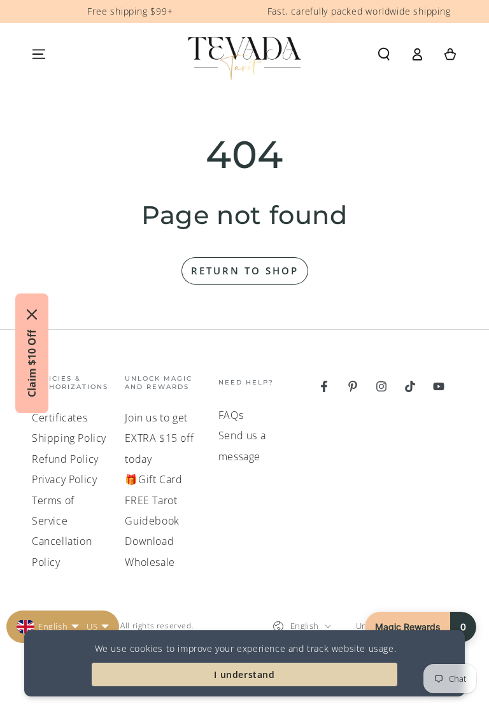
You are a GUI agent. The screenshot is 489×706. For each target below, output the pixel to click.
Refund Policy (65, 459)
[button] (383, 54)
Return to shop (245, 270)
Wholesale (149, 562)
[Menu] (38, 54)
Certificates (59, 418)
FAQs (230, 415)
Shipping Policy (69, 438)
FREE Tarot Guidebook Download (152, 521)
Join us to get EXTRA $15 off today (159, 438)
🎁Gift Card (153, 479)
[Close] (32, 314)
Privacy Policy (64, 479)
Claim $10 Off (32, 363)
